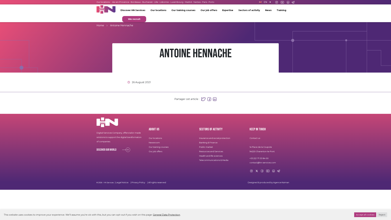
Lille (156, 2)
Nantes (197, 2)
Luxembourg (176, 2)
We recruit (134, 19)
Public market (206, 147)
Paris (204, 2)
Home (100, 25)
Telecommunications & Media (213, 160)
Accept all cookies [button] (365, 214)
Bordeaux (136, 2)
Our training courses (183, 10)
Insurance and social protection (214, 138)
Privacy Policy (138, 182)
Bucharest (147, 2)
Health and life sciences (211, 156)
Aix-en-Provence (120, 2)
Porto (211, 2)
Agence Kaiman (281, 182)
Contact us (255, 138)
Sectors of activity (249, 10)
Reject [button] (382, 214)
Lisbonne (164, 2)
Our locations (158, 10)
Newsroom (154, 142)
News (268, 10)
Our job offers (209, 10)
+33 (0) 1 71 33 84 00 (259, 158)
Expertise (227, 10)
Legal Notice (122, 182)
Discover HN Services (133, 10)
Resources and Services (211, 151)
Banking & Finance (208, 142)
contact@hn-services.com (263, 162)
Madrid (188, 2)
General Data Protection (166, 214)
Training (281, 10)
